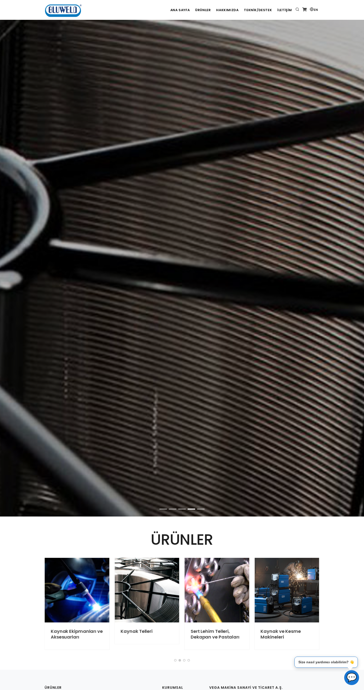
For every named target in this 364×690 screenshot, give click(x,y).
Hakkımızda (227, 10)
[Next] (354, 197)
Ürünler (203, 10)
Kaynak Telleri (137, 631)
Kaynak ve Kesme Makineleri (280, 634)
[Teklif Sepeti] (304, 10)
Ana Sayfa (180, 10)
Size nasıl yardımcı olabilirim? (326, 662)
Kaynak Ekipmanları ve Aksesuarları (77, 634)
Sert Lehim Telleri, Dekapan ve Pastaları (215, 634)
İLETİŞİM (284, 10)
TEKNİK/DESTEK (258, 10)
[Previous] (9, 197)
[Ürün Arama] (297, 10)
